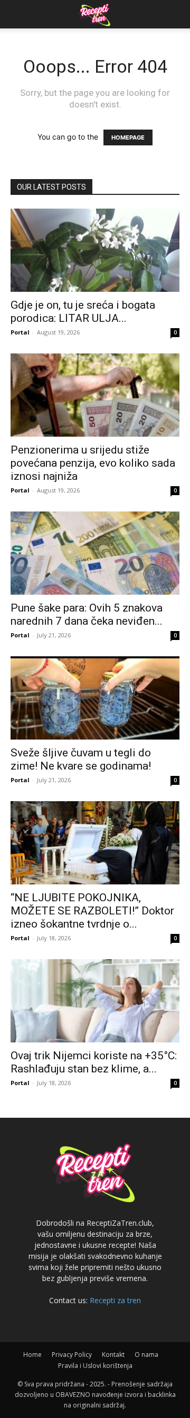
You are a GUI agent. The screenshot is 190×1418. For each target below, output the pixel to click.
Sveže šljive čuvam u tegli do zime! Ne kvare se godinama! (81, 759)
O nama (146, 1354)
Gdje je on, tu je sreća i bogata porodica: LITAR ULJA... (83, 311)
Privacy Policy (72, 1354)
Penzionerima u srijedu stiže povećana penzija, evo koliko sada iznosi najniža (93, 463)
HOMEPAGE (128, 137)
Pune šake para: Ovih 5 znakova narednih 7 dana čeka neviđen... (87, 614)
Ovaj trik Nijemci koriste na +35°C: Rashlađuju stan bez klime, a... (94, 1062)
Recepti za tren (115, 1300)
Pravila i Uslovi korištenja (95, 1365)
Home (32, 1354)
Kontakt (113, 1354)
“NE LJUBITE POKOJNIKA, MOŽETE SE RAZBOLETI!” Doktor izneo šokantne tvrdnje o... (92, 910)
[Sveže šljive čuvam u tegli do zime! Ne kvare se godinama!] (95, 698)
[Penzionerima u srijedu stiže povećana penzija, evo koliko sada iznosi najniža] (95, 395)
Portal (20, 332)
